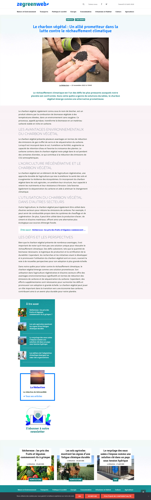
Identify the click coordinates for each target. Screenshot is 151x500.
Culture (118, 490)
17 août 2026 (120, 464)
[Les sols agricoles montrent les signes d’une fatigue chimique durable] (22, 326)
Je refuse (92, 496)
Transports (44, 490)
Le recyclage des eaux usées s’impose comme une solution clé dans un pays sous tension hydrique (40, 340)
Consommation (85, 490)
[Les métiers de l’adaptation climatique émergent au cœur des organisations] (22, 355)
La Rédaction (64, 85)
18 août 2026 (80, 461)
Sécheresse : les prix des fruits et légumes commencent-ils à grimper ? (64, 230)
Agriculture (129, 490)
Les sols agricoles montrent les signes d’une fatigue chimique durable (40, 326)
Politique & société (59, 490)
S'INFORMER (80, 20)
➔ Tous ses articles (32, 396)
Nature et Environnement (27, 490)
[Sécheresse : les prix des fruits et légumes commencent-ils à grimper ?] (22, 312)
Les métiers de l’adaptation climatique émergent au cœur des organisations (40, 355)
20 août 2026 (40, 464)
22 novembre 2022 (78, 85)
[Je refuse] (148, 496)
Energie (69, 20)
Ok (79, 496)
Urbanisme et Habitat (103, 490)
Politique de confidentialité (117, 496)
